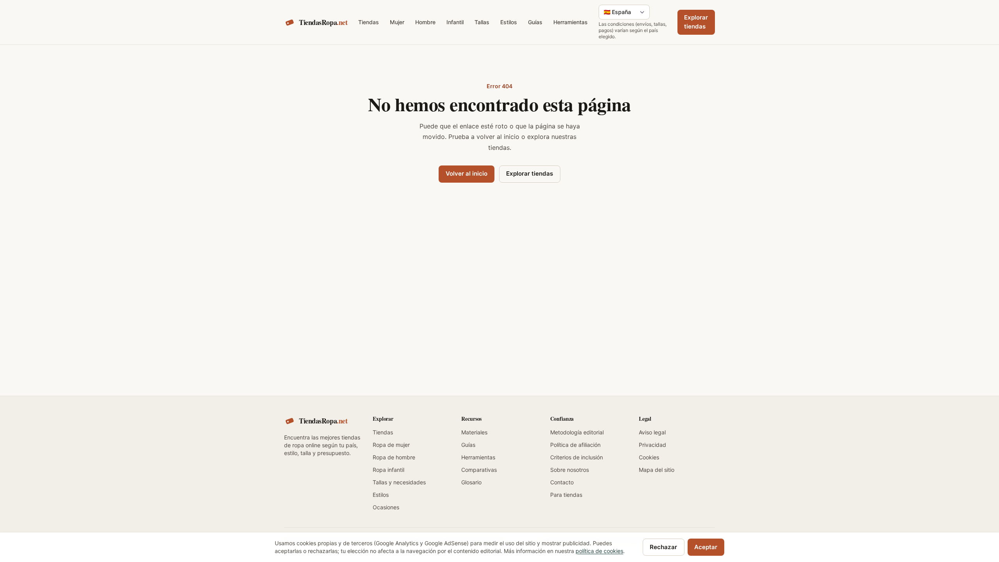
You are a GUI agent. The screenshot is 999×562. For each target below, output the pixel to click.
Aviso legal (652, 432)
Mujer (397, 22)
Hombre (425, 22)
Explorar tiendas (696, 22)
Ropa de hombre (394, 457)
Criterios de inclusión (576, 457)
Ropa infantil (388, 469)
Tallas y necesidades (399, 482)
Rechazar (663, 547)
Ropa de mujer (391, 444)
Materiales (474, 432)
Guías (535, 22)
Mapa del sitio (656, 469)
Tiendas (368, 22)
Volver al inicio (466, 173)
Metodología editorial (577, 432)
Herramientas (570, 22)
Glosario (471, 482)
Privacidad (652, 444)
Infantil (455, 22)
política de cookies (599, 551)
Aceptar (705, 547)
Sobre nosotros (569, 469)
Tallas (482, 22)
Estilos (508, 22)
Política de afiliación (575, 444)
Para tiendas (566, 494)
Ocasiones (386, 507)
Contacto (562, 482)
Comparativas (479, 469)
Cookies (649, 457)
